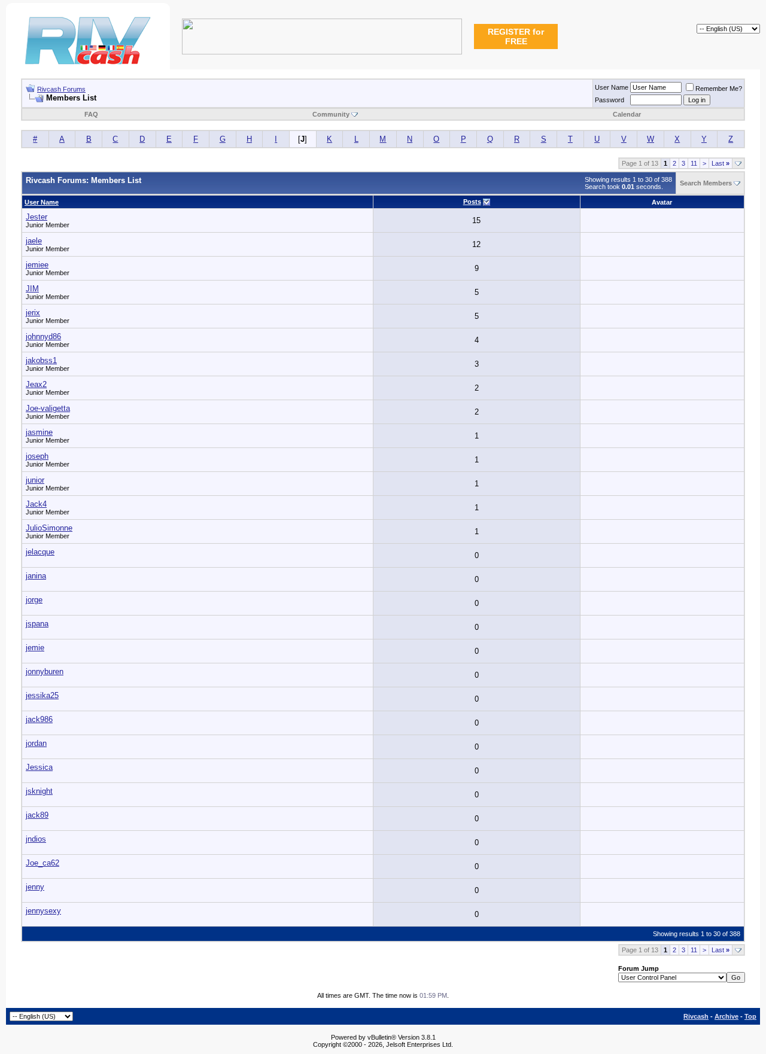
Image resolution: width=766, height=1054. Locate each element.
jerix (33, 312)
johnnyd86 (43, 336)
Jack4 (36, 503)
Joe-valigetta (48, 408)
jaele (34, 240)
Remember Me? (718, 88)
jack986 (39, 719)
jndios (36, 838)
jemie (35, 647)
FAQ (91, 114)
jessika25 (42, 695)
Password (609, 99)
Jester (36, 216)
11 (694, 163)
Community (330, 114)
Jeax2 (36, 384)
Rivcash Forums (61, 89)
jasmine (39, 432)
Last (720, 163)
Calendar (627, 114)
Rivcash (696, 1016)
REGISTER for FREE (516, 36)
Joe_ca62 (42, 862)
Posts (472, 201)
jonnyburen (44, 671)
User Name (611, 87)
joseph (37, 456)
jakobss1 (41, 360)
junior (35, 480)
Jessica (39, 767)
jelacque (40, 551)
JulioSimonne (49, 527)
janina (36, 575)
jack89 (37, 815)
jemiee (37, 264)
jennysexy (43, 910)
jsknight (39, 791)
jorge (34, 599)
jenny (35, 886)
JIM (32, 288)
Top (750, 1016)
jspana (37, 623)
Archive (726, 1016)
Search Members (706, 183)
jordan (36, 743)
